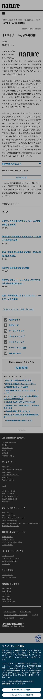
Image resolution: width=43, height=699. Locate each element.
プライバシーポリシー (27, 675)
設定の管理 (6, 684)
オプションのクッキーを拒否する (21, 695)
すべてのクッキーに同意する (22, 690)
